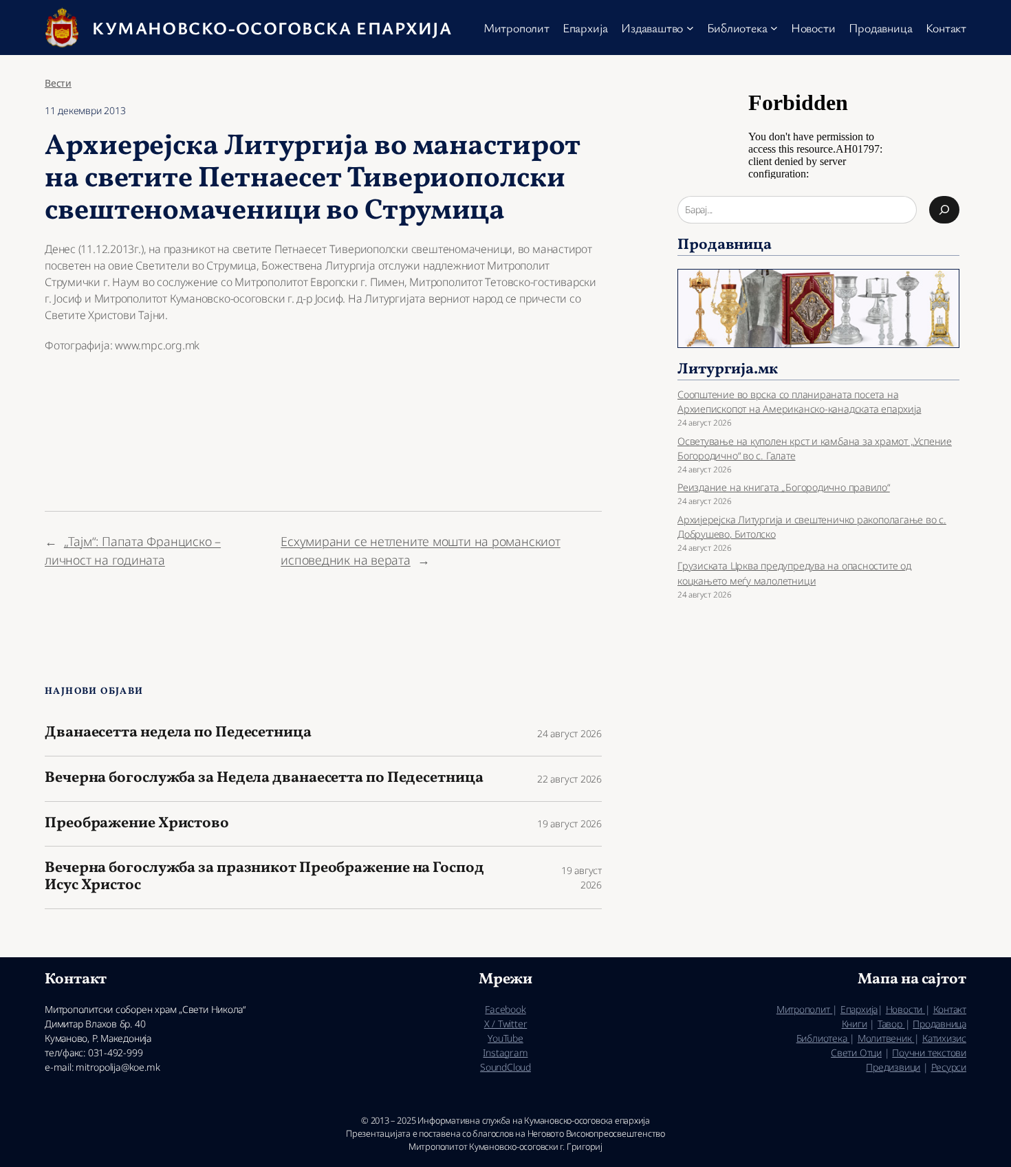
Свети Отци (856, 1052)
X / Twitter (506, 1023)
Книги (854, 1023)
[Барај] (944, 209)
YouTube (505, 1038)
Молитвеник (886, 1038)
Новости (905, 1009)
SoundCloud (505, 1066)
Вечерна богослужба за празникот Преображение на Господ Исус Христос (264, 877)
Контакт (949, 1009)
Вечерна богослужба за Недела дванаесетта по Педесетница (264, 778)
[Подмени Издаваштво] (690, 28)
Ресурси (948, 1066)
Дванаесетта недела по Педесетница (178, 733)
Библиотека (823, 1038)
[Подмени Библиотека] (774, 28)
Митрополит (804, 1009)
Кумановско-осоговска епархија (272, 27)
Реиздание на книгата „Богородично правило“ (783, 487)
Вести (58, 82)
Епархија (859, 1009)
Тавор (891, 1023)
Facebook (505, 1009)
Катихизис (944, 1038)
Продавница (939, 1023)
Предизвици (893, 1066)
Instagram (505, 1052)
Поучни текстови (929, 1052)
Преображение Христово (137, 824)
